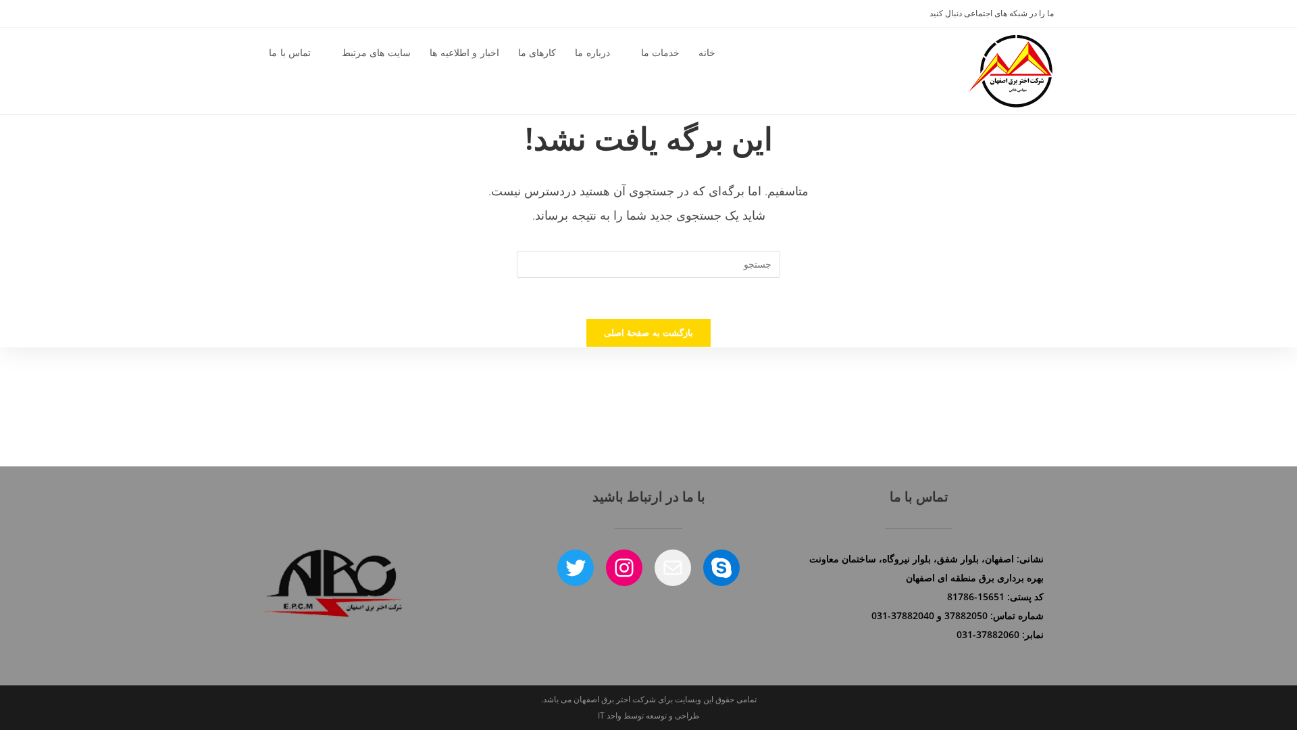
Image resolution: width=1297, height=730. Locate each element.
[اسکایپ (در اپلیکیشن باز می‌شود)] (282, 13)
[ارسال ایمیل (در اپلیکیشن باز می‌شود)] (295, 13)
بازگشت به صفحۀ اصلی (648, 332)
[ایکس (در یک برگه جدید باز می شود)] (251, 13)
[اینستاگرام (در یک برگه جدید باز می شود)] (266, 13)
